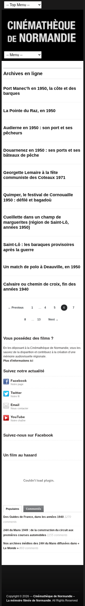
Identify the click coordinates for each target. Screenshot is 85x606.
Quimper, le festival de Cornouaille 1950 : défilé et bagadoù (38, 197)
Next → (53, 319)
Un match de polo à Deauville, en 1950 (41, 266)
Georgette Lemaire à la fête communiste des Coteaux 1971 (34, 175)
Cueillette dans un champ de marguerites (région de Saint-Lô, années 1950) (36, 222)
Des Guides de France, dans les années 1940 (33, 517)
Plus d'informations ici (18, 360)
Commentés (33, 508)
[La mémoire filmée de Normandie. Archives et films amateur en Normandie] (42, 30)
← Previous (16, 307)
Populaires (12, 508)
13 (39, 319)
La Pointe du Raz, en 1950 (29, 110)
